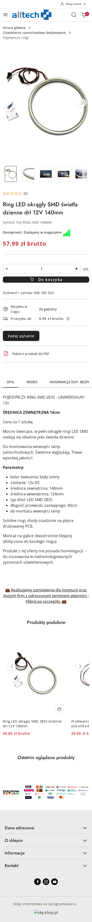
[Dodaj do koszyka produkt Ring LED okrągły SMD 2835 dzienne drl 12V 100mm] (59, 709)
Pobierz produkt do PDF (30, 353)
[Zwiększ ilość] (76, 268)
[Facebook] (37, 881)
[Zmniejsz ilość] (6, 268)
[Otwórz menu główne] (5, 14)
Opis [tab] (10, 382)
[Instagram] (46, 881)
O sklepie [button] (14, 840)
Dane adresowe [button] (19, 828)
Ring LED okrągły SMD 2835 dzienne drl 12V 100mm (32, 723)
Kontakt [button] (11, 865)
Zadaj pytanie (21, 336)
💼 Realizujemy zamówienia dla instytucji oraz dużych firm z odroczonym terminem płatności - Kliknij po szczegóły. (46, 595)
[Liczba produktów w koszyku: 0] (83, 14)
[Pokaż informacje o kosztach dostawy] (68, 318)
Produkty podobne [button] (46, 622)
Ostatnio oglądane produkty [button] (46, 757)
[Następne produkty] (80, 666)
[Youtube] (54, 881)
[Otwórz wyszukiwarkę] (73, 14)
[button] (82, 103)
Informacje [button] (15, 853)
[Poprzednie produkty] (12, 666)
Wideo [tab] (32, 382)
